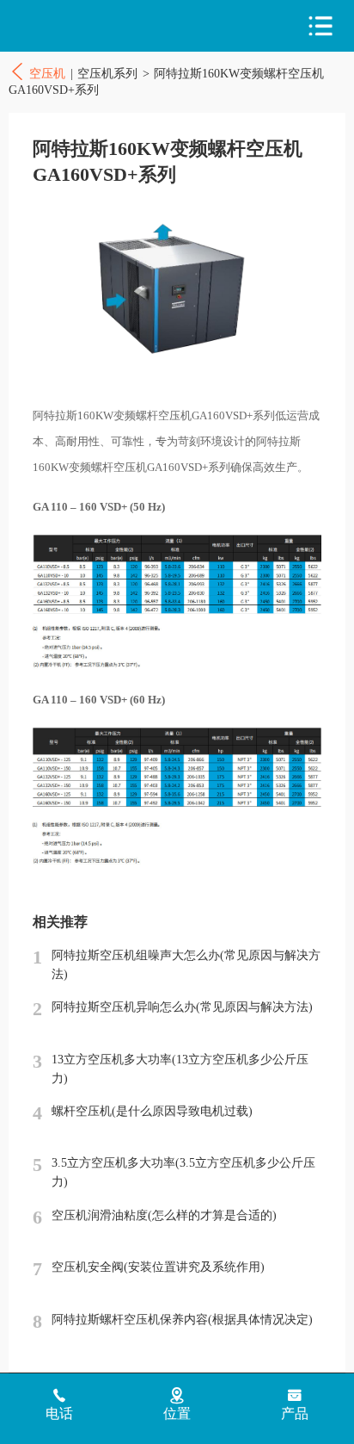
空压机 (84, 26)
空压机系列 (107, 73)
